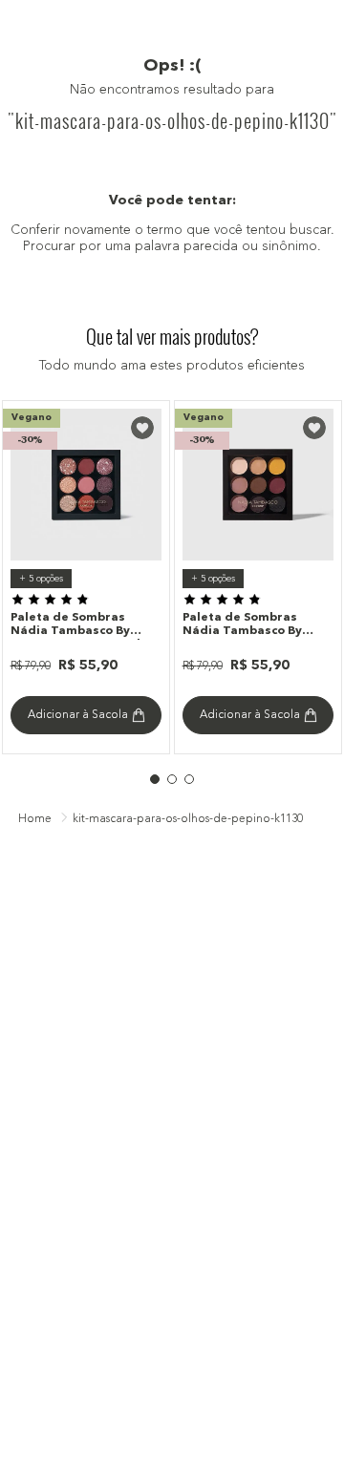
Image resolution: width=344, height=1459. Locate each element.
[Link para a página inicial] (34, 820)
